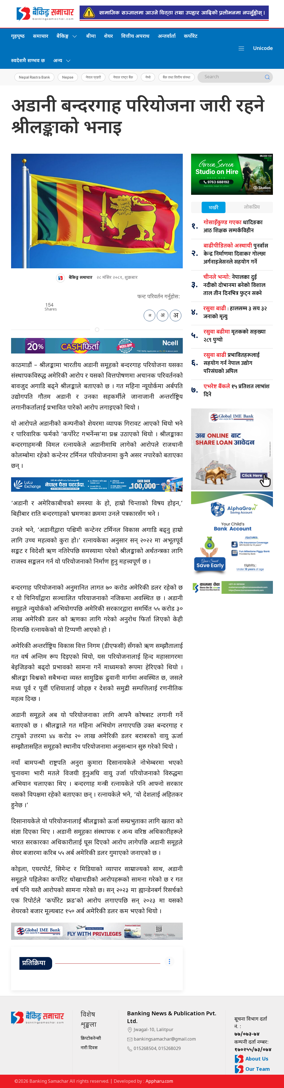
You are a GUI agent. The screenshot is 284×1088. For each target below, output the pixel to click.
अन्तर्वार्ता (167, 36)
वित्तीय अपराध (135, 36)
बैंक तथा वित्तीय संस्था (176, 77)
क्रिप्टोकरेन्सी (91, 1039)
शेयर (108, 36)
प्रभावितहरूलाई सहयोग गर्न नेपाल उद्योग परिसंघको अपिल (232, 363)
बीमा (91, 36)
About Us (256, 1059)
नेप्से (148, 77)
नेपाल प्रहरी (93, 77)
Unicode (263, 49)
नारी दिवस (89, 1048)
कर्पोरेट (190, 36)
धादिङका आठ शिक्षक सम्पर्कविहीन (233, 226)
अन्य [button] (57, 61)
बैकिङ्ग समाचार (80, 277)
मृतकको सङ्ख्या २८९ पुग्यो (235, 336)
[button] (241, 49)
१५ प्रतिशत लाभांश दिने (237, 390)
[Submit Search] (267, 77)
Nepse (67, 77)
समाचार (40, 36)
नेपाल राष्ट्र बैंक (123, 77)
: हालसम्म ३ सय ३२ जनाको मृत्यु (235, 312)
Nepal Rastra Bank (34, 77)
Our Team (257, 1069)
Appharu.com (159, 1082)
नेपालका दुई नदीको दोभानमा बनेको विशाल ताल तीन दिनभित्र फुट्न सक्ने (234, 285)
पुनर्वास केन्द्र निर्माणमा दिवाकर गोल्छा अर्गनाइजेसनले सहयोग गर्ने (236, 254)
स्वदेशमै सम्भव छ (28, 61)
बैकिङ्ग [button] (63, 36)
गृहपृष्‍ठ (18, 36)
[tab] (213, 208)
